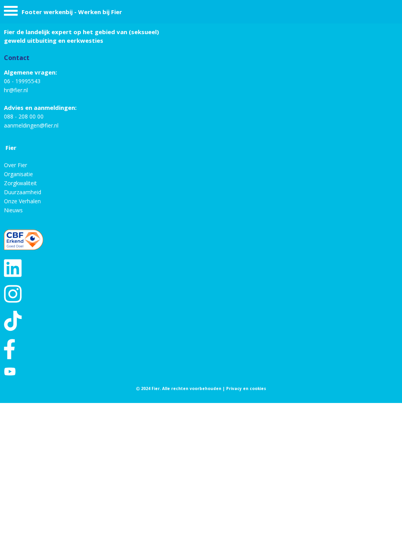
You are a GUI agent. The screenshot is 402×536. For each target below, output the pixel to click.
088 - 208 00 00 (24, 116)
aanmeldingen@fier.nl (31, 125)
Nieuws (13, 210)
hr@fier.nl (16, 90)
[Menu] (11, 13)
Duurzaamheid (22, 192)
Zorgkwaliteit (20, 183)
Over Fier (15, 165)
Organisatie (18, 174)
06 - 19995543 (22, 81)
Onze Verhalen (22, 201)
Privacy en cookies (246, 388)
